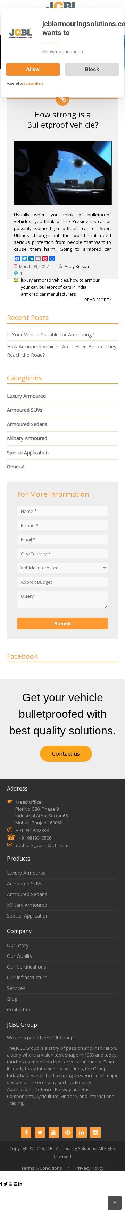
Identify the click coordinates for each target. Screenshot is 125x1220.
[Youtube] (54, 1132)
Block (92, 69)
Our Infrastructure (27, 977)
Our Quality (19, 956)
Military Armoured (27, 438)
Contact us (66, 753)
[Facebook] (26, 1132)
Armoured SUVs (24, 410)
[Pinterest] (67, 1132)
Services (16, 988)
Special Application (28, 452)
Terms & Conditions (41, 1168)
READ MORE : (97, 300)
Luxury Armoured (26, 396)
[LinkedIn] (81, 1132)
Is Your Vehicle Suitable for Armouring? (50, 334)
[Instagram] (95, 1132)
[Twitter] (40, 1132)
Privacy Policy (89, 1168)
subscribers (34, 83)
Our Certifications (26, 966)
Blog (12, 998)
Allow (33, 69)
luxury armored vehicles (44, 280)
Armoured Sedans (27, 424)
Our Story (17, 945)
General (15, 466)
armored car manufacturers (48, 294)
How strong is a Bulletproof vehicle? (62, 119)
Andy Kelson (77, 266)
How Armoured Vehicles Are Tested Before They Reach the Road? (61, 350)
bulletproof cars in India (62, 287)
